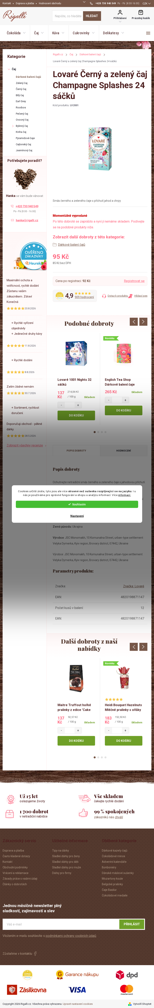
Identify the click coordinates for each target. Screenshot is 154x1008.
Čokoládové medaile (115, 895)
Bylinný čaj (22, 125)
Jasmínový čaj (24, 150)
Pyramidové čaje (25, 138)
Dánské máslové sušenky (118, 873)
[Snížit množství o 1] (61, 405)
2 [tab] (98, 432)
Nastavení (77, 516)
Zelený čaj (21, 83)
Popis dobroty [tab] (76, 450)
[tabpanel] (76, 379)
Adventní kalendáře (114, 861)
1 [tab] (95, 432)
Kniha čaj (21, 131)
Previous (134, 322)
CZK (145, 3)
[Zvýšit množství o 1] (78, 405)
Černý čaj (21, 89)
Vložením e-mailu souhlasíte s (49, 936)
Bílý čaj (20, 95)
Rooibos (21, 107)
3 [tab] (102, 432)
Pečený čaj (22, 113)
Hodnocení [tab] (123, 450)
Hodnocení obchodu (50, 3)
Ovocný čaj (22, 119)
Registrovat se (134, 281)
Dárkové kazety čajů (114, 850)
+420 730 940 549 (27, 206)
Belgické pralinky (112, 884)
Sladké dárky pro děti (65, 861)
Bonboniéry (109, 867)
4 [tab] (105, 432)
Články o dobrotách (15, 884)
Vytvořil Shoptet (142, 1003)
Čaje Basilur (109, 889)
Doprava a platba (25, 3)
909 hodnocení (84, 297)
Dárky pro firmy (61, 873)
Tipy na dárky (60, 850)
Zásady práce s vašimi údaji (20, 878)
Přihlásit (132, 924)
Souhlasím (79, 504)
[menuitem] (16, 33)
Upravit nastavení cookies (78, 1003)
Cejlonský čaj (23, 144)
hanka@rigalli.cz (27, 220)
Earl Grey (21, 101)
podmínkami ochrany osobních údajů (71, 936)
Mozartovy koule (112, 878)
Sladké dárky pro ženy (66, 856)
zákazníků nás (108, 817)
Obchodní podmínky (15, 867)
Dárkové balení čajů (28, 76)
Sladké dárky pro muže (66, 867)
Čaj (14, 69)
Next (143, 322)
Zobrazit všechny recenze (25, 445)
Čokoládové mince (113, 856)
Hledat (92, 16)
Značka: (133, 586)
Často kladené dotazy (16, 856)
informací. (124, 495)
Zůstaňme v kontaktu (17, 954)
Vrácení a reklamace (15, 873)
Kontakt (7, 3)
